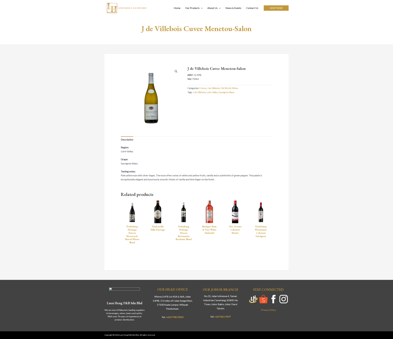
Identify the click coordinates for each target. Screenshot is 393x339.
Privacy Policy (268, 309)
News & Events (233, 7)
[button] (276, 8)
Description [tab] (127, 139)
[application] (201, 8)
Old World (226, 88)
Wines (235, 88)
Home (177, 7)
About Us (212, 7)
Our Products (192, 7)
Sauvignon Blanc (227, 92)
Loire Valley (212, 92)
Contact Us (252, 7)
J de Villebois (213, 88)
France (203, 88)
